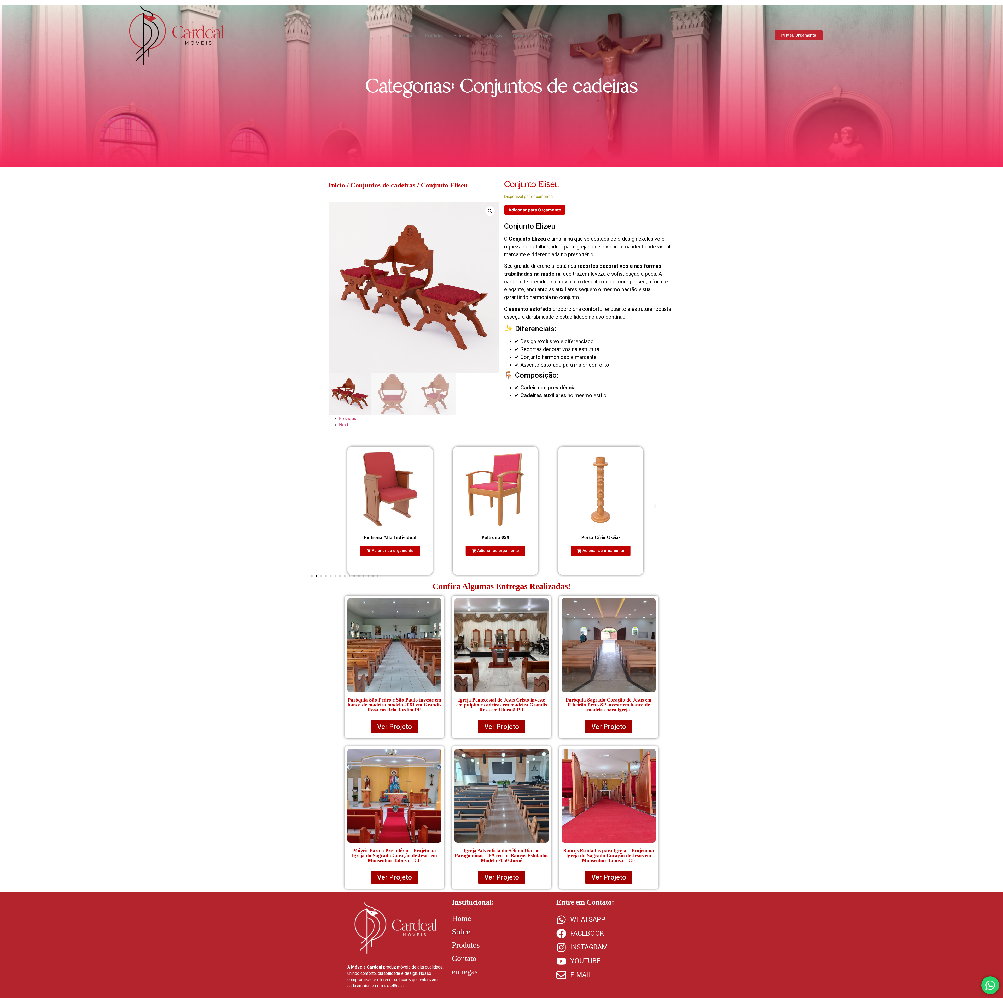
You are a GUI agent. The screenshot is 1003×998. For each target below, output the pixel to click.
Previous (347, 418)
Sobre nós (464, 35)
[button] (490, 211)
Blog (543, 35)
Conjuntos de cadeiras (549, 86)
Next (343, 424)
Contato (520, 35)
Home (409, 35)
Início (337, 185)
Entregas (493, 35)
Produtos (434, 35)
